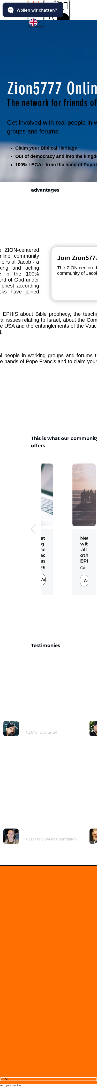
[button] (36, 9)
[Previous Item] (33, 529)
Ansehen (55, 580)
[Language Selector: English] (36, 22)
